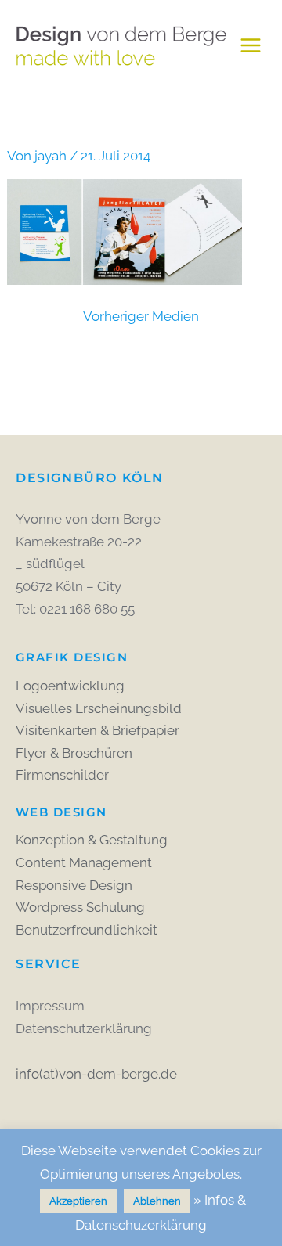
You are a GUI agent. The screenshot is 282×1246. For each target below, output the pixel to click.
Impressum (50, 1006)
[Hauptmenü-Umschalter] (251, 45)
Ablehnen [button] (157, 1201)
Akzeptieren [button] (78, 1201)
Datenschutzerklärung (84, 1028)
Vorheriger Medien (141, 316)
